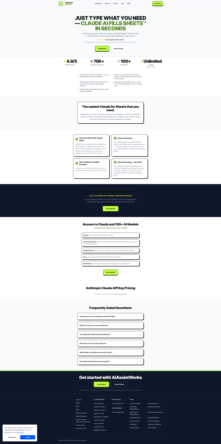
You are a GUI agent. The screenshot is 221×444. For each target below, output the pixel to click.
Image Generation (135, 417)
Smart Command (135, 403)
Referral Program (81, 416)
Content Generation (154, 407)
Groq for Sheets (99, 413)
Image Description (153, 417)
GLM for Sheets (99, 427)
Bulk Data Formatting (154, 424)
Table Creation (134, 428)
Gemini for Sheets (99, 407)
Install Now (157, 3)
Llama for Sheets (99, 420)
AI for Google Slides (118, 412)
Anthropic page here (121, 294)
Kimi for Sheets (99, 423)
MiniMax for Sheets (100, 430)
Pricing (115, 3)
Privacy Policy (80, 425)
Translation (133, 424)
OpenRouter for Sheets (101, 417)
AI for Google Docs (118, 403)
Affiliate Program (81, 413)
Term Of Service (81, 428)
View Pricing (118, 48)
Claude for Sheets (99, 410)
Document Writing (153, 421)
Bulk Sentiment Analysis (155, 412)
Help (122, 3)
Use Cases (98, 3)
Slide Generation (153, 403)
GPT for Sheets (99, 403)
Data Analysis (152, 428)
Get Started (110, 209)
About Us (79, 400)
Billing (78, 403)
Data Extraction (135, 421)
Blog (128, 3)
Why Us (107, 3)
